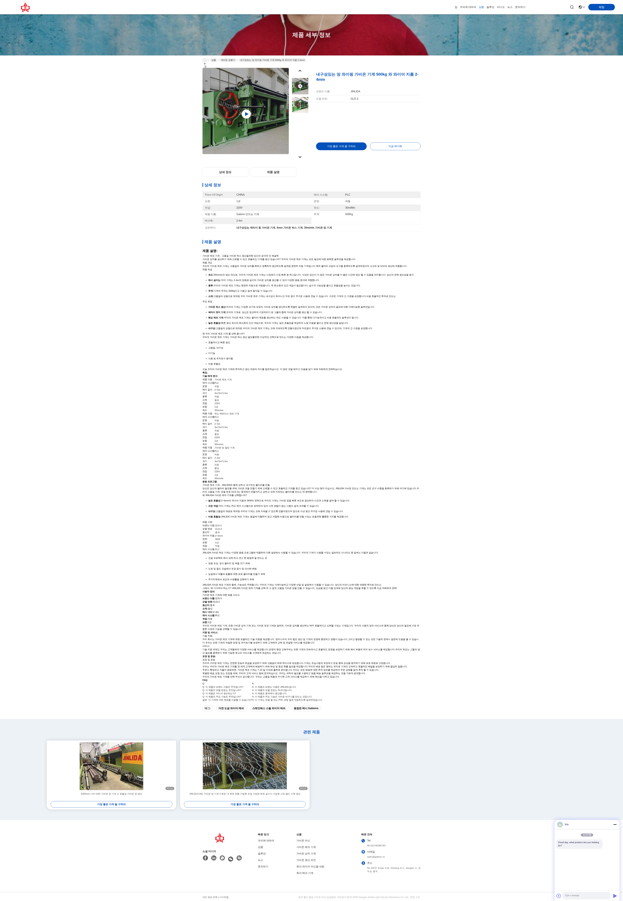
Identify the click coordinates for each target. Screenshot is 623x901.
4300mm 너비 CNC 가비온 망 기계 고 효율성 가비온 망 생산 (111, 793)
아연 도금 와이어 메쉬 (231, 708)
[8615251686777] (222, 858)
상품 (481, 7)
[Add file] (558, 895)
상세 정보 (225, 172)
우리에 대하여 (468, 7)
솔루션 (490, 7)
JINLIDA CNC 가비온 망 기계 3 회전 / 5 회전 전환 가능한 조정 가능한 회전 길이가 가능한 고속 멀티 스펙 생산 (244, 793)
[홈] (220, 838)
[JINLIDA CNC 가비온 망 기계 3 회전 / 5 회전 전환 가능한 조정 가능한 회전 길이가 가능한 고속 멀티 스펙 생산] (245, 766)
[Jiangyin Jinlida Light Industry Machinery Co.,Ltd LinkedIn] (214, 858)
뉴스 (510, 7)
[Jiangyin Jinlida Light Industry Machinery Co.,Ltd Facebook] (205, 858)
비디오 (501, 7)
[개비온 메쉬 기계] (245, 111)
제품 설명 (273, 172)
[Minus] (615, 824)
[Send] (614, 895)
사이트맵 (223, 897)
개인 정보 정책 (209, 897)
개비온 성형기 (228, 60)
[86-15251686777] (239, 858)
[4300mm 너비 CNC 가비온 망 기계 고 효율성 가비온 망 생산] (111, 766)
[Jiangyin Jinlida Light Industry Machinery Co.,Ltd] (26, 7)
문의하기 (520, 7)
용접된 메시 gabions (306, 708)
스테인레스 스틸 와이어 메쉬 (268, 708)
